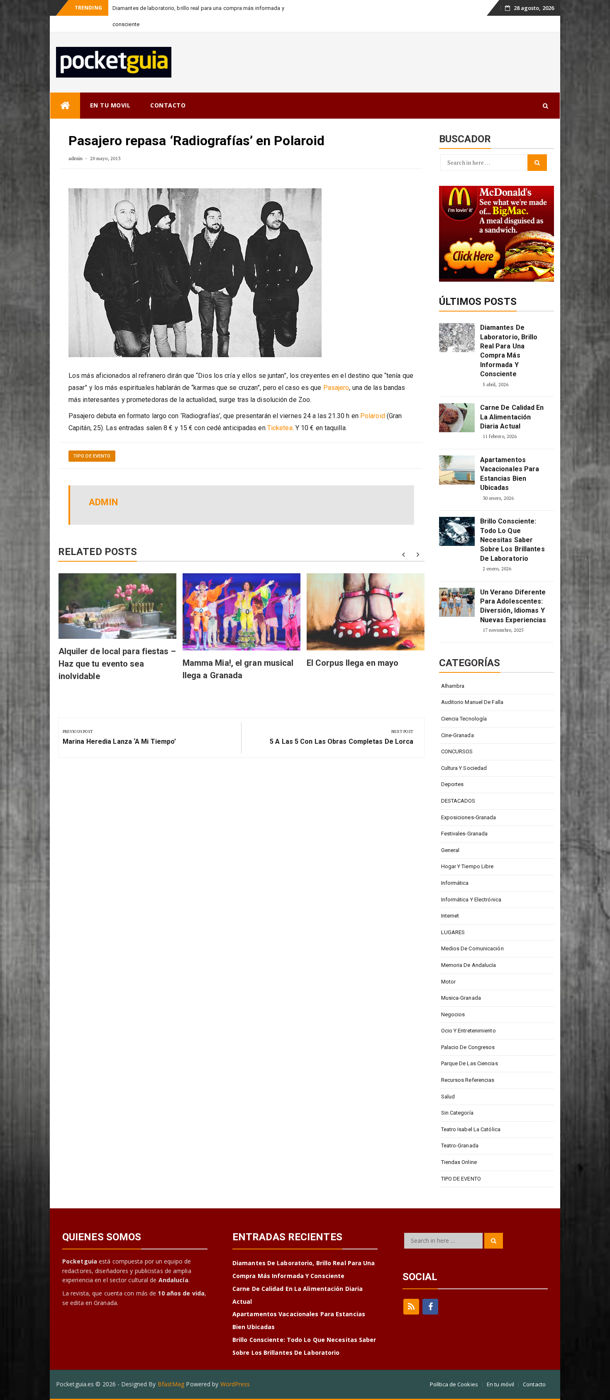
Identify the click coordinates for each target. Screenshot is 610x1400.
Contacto (534, 1384)
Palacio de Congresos (468, 1047)
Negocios (453, 1014)
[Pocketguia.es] (65, 106)
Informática (455, 883)
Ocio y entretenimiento (468, 1030)
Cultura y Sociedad (464, 768)
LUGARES (453, 932)
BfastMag (171, 1384)
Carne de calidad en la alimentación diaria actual (512, 417)
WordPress (235, 1384)
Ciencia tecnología (464, 719)
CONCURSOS (457, 751)
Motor (448, 982)
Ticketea (280, 428)
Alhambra (453, 686)
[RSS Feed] (411, 1307)
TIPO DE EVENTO (91, 456)
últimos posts (478, 301)
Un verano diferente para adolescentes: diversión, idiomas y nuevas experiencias (513, 606)
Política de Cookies (454, 1384)
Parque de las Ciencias (469, 1063)
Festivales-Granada (464, 833)
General (450, 850)
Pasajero (336, 388)
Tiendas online (459, 1162)
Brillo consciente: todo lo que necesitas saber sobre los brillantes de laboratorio (512, 539)
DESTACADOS (458, 801)
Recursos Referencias (468, 1080)
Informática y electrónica (471, 899)
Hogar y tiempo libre (467, 866)
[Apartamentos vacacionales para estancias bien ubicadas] (457, 470)
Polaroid (372, 416)
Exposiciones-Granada (468, 817)
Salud (448, 1096)
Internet (450, 916)
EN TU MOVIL (110, 105)
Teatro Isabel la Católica (471, 1129)
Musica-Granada (461, 998)
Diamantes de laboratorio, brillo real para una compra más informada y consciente (509, 351)
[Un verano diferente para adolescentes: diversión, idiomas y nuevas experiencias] (457, 602)
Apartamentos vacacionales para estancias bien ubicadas (509, 474)
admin (75, 158)
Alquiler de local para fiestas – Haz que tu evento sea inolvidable (117, 663)
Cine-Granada (457, 735)
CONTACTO (167, 105)
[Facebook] (430, 1307)
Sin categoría (457, 1113)
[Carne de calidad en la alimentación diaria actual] (457, 417)
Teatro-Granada (459, 1145)
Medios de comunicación (472, 948)
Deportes (452, 784)
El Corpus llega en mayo (352, 663)
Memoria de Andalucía (468, 965)
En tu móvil (500, 1384)
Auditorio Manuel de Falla (472, 702)
